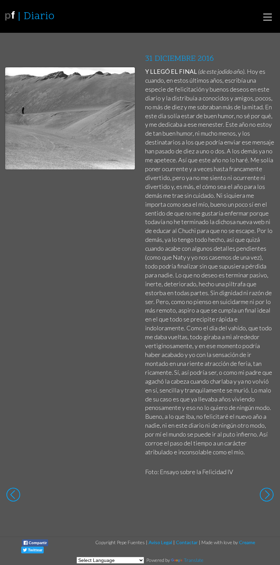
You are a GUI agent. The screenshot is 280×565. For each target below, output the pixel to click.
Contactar (187, 542)
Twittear (34, 550)
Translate (194, 560)
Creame (247, 542)
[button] (124, 79)
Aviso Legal (160, 542)
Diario (39, 16)
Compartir (37, 543)
